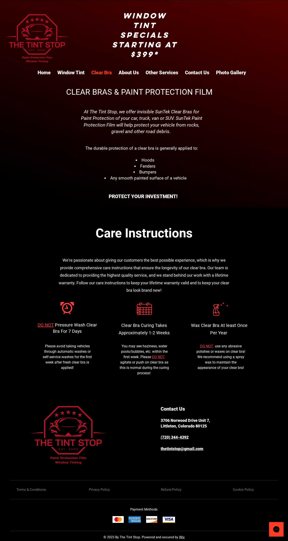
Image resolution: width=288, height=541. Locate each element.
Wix (181, 537)
